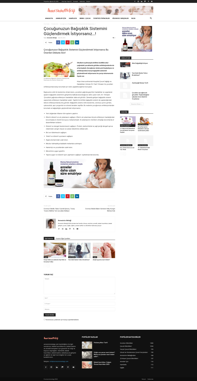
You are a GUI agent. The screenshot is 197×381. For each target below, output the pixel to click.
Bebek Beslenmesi (143, 124)
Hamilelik (73, 18)
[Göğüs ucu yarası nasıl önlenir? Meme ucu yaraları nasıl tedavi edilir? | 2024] (87, 355)
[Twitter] (63, 42)
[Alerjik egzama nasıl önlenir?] (104, 250)
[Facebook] (134, 1)
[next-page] (48, 266)
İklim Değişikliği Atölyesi (140, 63)
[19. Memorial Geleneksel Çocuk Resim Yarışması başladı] (128, 121)
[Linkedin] (141, 1)
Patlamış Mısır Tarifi (101, 342)
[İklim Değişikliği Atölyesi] (125, 64)
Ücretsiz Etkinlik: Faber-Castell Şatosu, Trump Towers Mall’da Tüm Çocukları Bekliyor (59, 210)
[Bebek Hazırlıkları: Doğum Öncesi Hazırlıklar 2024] (87, 364)
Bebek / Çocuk (85, 18)
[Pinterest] (148, 1)
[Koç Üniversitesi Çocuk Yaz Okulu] (128, 140)
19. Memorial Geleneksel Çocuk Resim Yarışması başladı (127, 130)
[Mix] (145, 1)
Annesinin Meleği (52, 37)
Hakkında (82, 1)
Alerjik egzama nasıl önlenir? (101, 260)
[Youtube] (151, 1)
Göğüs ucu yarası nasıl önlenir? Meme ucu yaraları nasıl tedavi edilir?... (104, 354)
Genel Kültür (72, 257)
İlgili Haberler (49, 238)
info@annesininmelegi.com (59, 361)
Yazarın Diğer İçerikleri (63, 238)
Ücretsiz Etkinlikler (101, 18)
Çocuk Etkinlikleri (142, 145)
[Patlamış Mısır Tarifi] (87, 345)
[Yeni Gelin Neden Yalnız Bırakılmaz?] (79, 250)
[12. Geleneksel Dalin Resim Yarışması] (145, 140)
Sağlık (45, 257)
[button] (150, 18)
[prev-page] (45, 266)
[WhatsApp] (72, 42)
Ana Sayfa (46, 24)
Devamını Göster (136, 104)
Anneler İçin (61, 18)
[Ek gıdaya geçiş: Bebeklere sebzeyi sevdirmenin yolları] (145, 120)
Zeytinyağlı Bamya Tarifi (140, 83)
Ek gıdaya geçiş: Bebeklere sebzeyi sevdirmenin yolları (143, 128)
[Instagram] (138, 1)
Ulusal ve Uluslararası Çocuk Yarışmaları (126, 125)
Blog (133, 18)
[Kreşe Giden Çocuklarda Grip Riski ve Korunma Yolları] (55, 250)
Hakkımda (150, 379)
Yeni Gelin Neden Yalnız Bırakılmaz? (79, 260)
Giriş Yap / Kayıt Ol (67, 1)
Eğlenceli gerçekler (120, 18)
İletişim (88, 1)
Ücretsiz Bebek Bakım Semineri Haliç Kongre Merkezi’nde (100, 210)
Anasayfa (75, 1)
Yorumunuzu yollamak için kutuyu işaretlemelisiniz (62, 320)
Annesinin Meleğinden (126, 145)
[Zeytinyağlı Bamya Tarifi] (125, 85)
